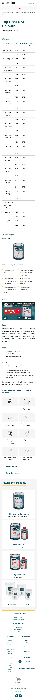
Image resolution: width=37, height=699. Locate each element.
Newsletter (29, 661)
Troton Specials (10, 649)
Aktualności (10, 663)
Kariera (10, 669)
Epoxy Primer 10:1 (18, 565)
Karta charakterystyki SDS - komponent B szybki (10, 289)
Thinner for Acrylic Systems (18, 504)
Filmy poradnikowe (27, 644)
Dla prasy (10, 671)
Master (10, 640)
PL (21, 8)
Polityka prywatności (18, 691)
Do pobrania (26, 651)
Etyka (10, 667)
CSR (10, 665)
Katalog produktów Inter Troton (26, 288)
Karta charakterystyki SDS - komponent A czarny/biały (26, 272)
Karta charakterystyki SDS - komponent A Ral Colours (10, 281)
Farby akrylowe (23, 12)
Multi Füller (10, 644)
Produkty (8, 12)
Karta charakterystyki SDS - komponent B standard (26, 281)
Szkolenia (26, 647)
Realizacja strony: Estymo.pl (18, 686)
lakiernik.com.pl (27, 672)
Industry (10, 653)
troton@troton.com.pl (18, 619)
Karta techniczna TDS (9, 271)
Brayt (10, 647)
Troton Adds (10, 651)
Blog (27, 642)
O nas (10, 661)
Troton (3, 12)
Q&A (27, 649)
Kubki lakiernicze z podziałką (18, 593)
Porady (27, 640)
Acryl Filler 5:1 (18, 534)
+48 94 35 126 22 (18, 617)
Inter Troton (15, 12)
